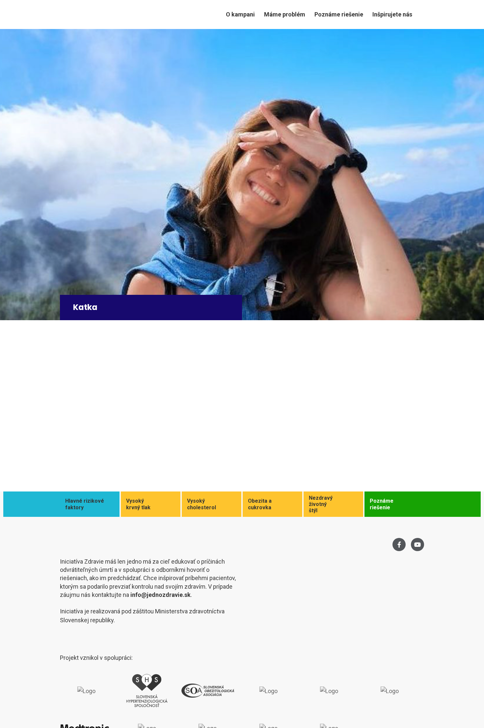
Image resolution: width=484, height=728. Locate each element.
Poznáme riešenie (338, 14)
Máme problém (284, 14)
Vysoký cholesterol (201, 504)
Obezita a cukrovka (260, 504)
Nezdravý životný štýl (321, 504)
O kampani (240, 14)
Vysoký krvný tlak (138, 504)
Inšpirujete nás (392, 14)
